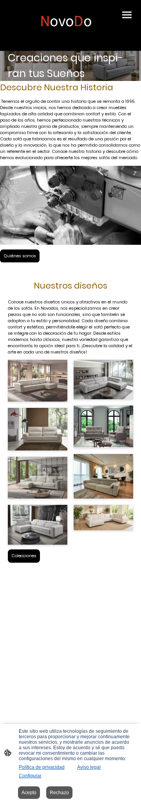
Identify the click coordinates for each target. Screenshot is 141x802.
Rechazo (59, 792)
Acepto (29, 792)
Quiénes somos (20, 256)
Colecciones (23, 556)
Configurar (30, 776)
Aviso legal (89, 767)
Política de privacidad (42, 767)
